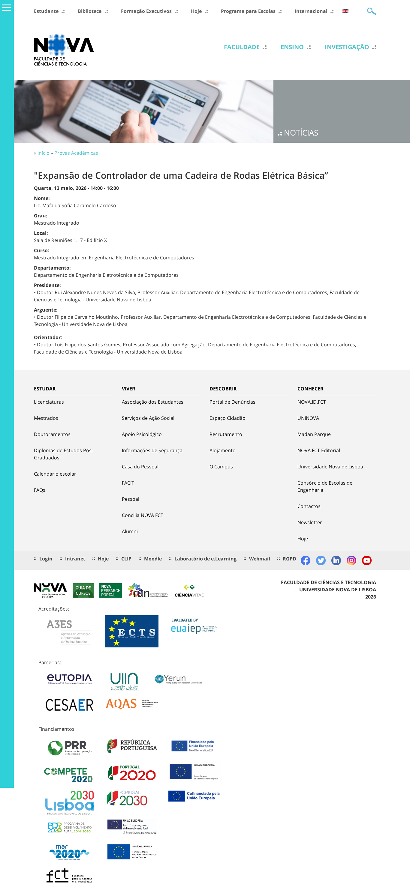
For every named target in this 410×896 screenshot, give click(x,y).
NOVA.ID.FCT (311, 402)
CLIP (126, 558)
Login (46, 558)
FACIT (128, 482)
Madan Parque (314, 434)
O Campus (221, 466)
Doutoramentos (52, 434)
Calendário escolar (55, 473)
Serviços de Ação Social (148, 418)
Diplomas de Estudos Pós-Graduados (63, 454)
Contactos (309, 506)
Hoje (196, 11)
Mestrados (46, 418)
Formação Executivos (146, 11)
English (345, 11)
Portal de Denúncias (232, 402)
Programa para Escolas (248, 11)
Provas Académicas (76, 153)
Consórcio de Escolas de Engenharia (324, 486)
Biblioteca (90, 11)
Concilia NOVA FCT (142, 515)
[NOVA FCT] (64, 49)
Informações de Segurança (152, 450)
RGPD (289, 558)
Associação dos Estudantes (152, 402)
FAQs (39, 490)
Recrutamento (226, 434)
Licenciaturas (49, 402)
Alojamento (223, 450)
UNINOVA (308, 418)
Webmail (259, 558)
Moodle (153, 558)
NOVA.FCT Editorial (318, 450)
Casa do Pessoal (140, 466)
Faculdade (242, 47)
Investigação (347, 47)
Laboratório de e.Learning (205, 558)
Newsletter (309, 522)
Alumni (130, 531)
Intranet (75, 558)
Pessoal (130, 499)
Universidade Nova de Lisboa (330, 466)
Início (44, 153)
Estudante (46, 11)
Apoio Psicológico (142, 434)
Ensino (292, 47)
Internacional (311, 11)
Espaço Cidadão (228, 418)
